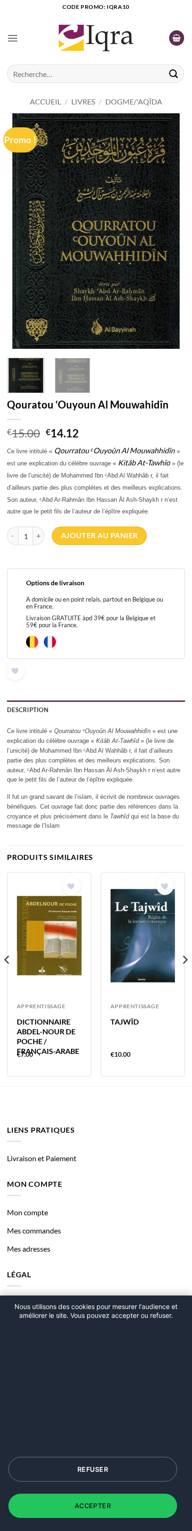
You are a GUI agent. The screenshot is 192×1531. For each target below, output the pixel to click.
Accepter (93, 1506)
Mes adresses (28, 1248)
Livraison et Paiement (41, 1158)
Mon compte (27, 1212)
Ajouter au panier (99, 535)
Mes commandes (34, 1230)
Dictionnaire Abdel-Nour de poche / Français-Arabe (48, 1036)
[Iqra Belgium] (96, 38)
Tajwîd (124, 1021)
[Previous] (22, 231)
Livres (83, 101)
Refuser (92, 1469)
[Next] (169, 231)
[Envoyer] (174, 73)
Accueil (45, 101)
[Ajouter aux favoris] (15, 671)
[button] (12, 38)
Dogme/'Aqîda (133, 101)
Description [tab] (27, 710)
